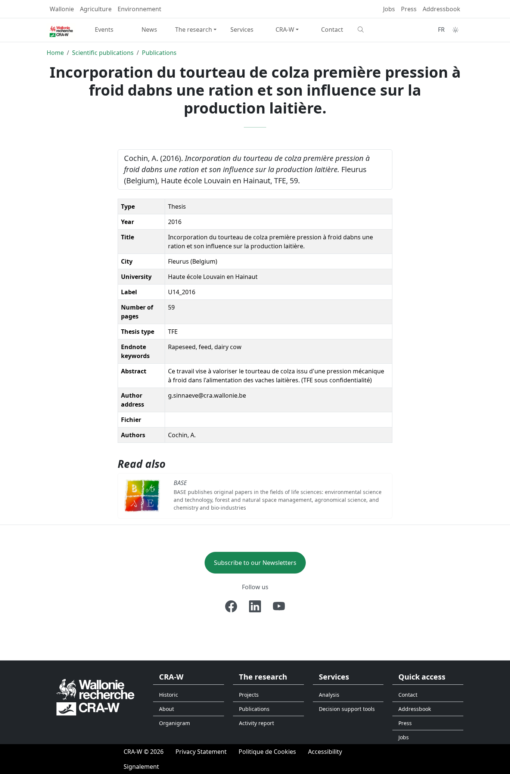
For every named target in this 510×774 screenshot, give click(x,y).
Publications (159, 53)
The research (193, 29)
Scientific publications (103, 53)
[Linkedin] (255, 606)
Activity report (256, 723)
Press (409, 9)
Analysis (329, 694)
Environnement (139, 9)
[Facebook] (231, 606)
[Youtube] (279, 606)
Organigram (174, 723)
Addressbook (441, 9)
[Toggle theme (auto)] (455, 30)
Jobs (389, 9)
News (149, 29)
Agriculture (96, 9)
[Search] (377, 29)
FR (441, 29)
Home (55, 53)
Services (242, 29)
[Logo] (95, 696)
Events (104, 29)
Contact (332, 29)
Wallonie (62, 9)
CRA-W (285, 29)
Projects (249, 694)
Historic (168, 694)
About (166, 708)
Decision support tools (347, 708)
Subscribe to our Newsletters (255, 563)
